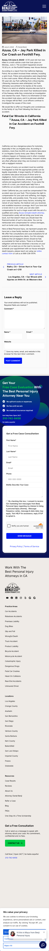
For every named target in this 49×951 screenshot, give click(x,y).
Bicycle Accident (12, 651)
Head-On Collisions (13, 676)
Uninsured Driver (12, 686)
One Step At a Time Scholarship (18, 816)
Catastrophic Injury (13, 661)
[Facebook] (12, 598)
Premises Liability (12, 621)
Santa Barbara (11, 736)
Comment (9, 309)
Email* (8, 462)
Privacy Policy (16, 546)
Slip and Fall (10, 631)
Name (7, 332)
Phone (8, 474)
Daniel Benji (22, 47)
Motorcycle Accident (13, 656)
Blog (7, 806)
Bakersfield (9, 746)
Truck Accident (11, 641)
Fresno (8, 761)
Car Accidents (11, 611)
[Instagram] (21, 598)
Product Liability (11, 646)
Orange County (11, 706)
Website (7, 342)
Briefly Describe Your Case (17, 485)
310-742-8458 (12, 418)
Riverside (9, 726)
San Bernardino (11, 716)
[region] (24, 929)
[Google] (30, 598)
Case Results (10, 781)
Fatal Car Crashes (12, 671)
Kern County (10, 741)
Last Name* (11, 451)
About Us (9, 791)
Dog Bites (9, 626)
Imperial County (11, 756)
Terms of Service (31, 546)
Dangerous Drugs (12, 666)
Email (29, 332)
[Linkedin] (16, 598)
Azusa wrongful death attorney (31, 213)
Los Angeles (10, 701)
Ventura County (11, 731)
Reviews (8, 786)
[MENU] (44, 6)
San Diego (9, 721)
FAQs (7, 811)
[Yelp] (25, 598)
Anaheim (8, 711)
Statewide (9, 766)
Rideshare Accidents (13, 616)
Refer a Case (10, 801)
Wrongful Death (11, 636)
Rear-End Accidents (13, 681)
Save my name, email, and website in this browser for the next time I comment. (22, 352)
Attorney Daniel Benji (13, 796)
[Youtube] (7, 598)
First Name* (11, 440)
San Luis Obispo (11, 751)
